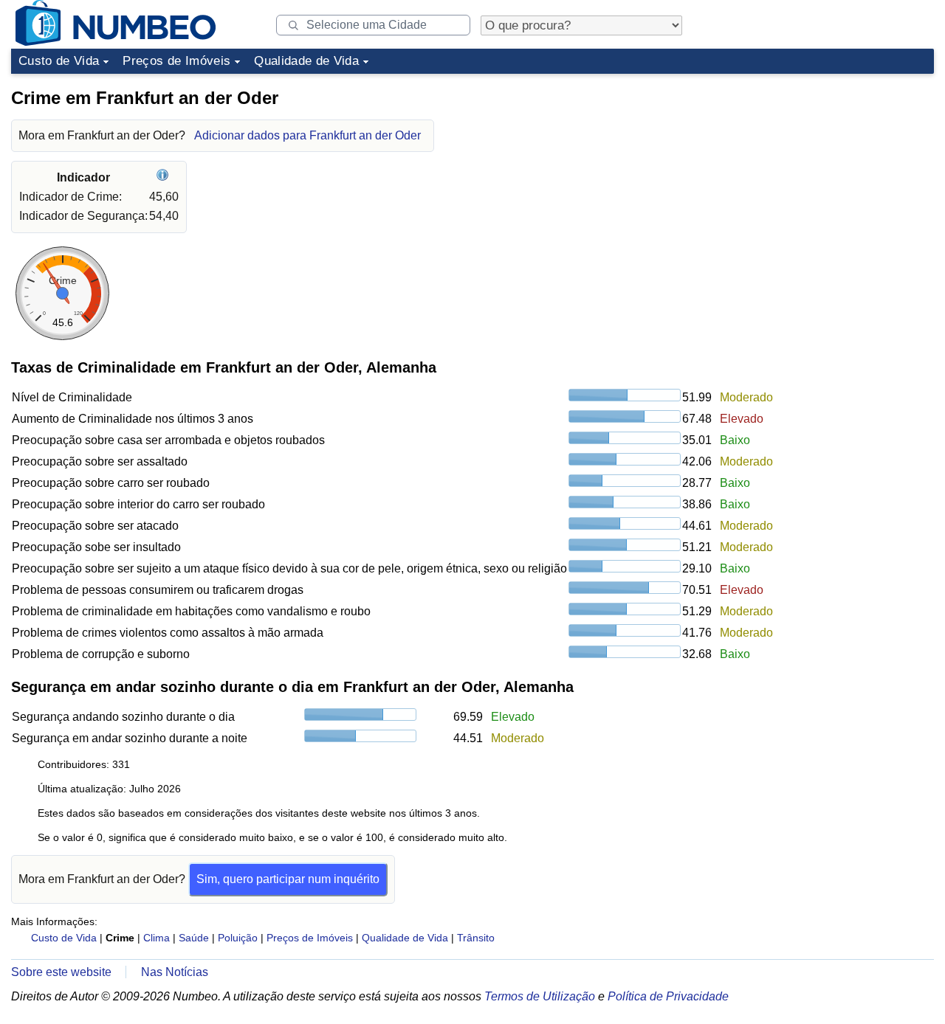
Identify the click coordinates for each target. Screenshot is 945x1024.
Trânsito (476, 938)
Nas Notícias (174, 972)
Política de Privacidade (668, 996)
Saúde (194, 938)
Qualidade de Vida (306, 61)
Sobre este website (61, 972)
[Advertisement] (823, 172)
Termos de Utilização (539, 996)
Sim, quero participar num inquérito (287, 879)
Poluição (238, 938)
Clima (156, 938)
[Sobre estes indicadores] (164, 177)
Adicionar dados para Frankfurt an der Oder (307, 135)
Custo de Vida (58, 61)
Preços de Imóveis (176, 61)
